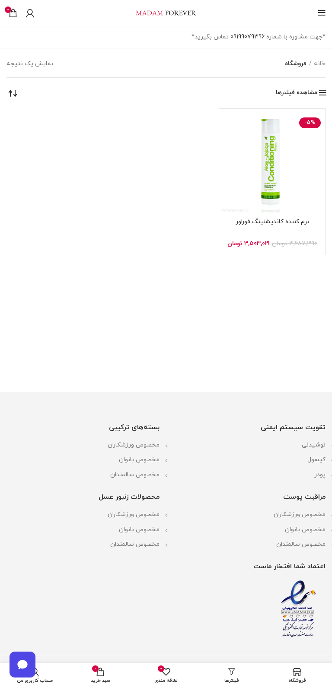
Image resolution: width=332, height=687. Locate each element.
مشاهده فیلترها (296, 93)
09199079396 (247, 37)
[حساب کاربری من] (30, 13)
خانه (320, 64)
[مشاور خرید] (22, 665)
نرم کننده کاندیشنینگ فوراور (272, 222)
